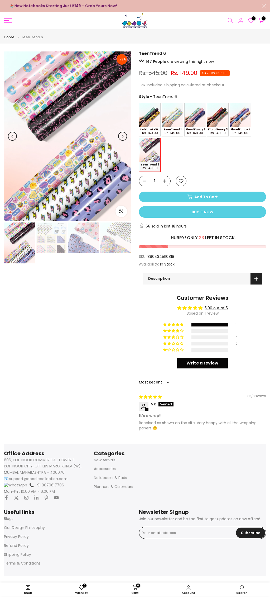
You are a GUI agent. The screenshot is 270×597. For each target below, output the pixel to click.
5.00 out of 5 (216, 308)
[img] (150, 397)
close (6, 6)
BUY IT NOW (202, 212)
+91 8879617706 (46, 485)
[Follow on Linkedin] (36, 498)
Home (9, 37)
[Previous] (12, 136)
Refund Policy (16, 545)
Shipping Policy (17, 554)
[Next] (122, 136)
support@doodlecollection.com (38, 478)
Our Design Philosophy (24, 527)
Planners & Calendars (113, 486)
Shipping (172, 85)
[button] (173, 324)
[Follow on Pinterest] (46, 498)
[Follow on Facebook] (6, 498)
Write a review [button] (202, 363)
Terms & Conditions (22, 563)
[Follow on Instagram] (26, 498)
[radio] (150, 119)
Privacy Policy (16, 536)
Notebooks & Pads (110, 477)
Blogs (8, 518)
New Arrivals (104, 460)
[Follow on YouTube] (56, 498)
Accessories (105, 468)
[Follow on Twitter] (16, 498)
